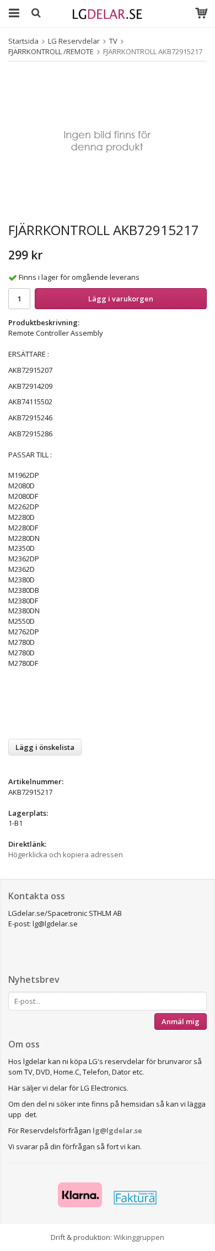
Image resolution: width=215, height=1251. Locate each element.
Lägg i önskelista (44, 747)
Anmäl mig (181, 1021)
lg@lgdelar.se (117, 1130)
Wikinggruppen (139, 1237)
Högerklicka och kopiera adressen (65, 854)
